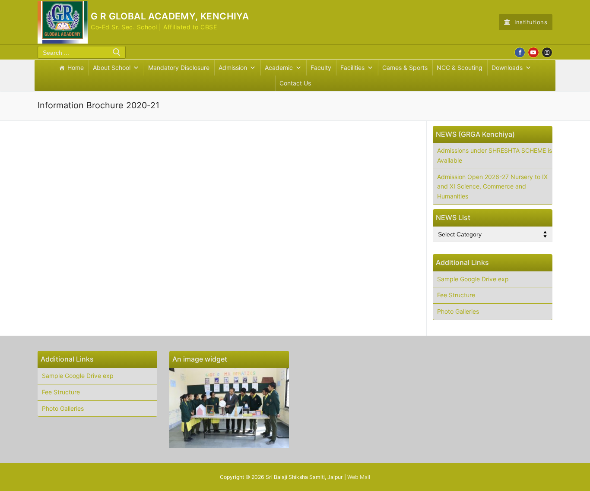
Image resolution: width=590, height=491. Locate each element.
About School (111, 67)
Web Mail (358, 477)
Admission (233, 67)
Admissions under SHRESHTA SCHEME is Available (494, 155)
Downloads (507, 67)
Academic (279, 67)
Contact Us (295, 83)
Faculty (321, 67)
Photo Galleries (458, 311)
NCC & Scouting (459, 67)
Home (75, 67)
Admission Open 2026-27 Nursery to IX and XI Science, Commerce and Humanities (492, 186)
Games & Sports (405, 67)
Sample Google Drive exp (473, 279)
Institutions (530, 22)
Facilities (352, 67)
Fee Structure (456, 295)
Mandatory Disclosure (178, 67)
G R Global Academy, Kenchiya (170, 16)
